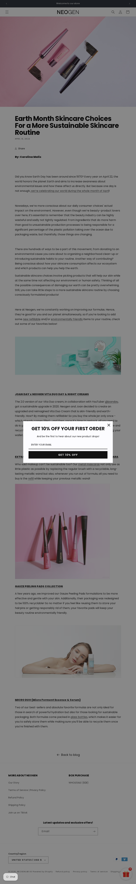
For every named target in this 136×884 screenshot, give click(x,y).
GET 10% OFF (68, 455)
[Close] (109, 425)
